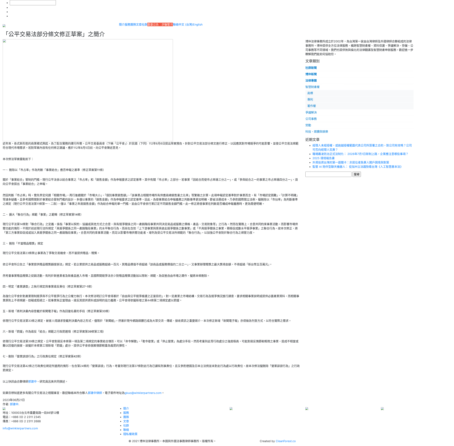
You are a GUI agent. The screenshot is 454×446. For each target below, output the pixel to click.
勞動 (308, 125)
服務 (127, 24)
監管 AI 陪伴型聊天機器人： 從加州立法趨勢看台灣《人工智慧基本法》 (357, 166)
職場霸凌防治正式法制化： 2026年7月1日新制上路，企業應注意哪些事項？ (360, 154)
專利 (310, 99)
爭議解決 (311, 112)
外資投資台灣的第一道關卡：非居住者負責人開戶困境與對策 (350, 162)
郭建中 (32, 381)
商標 (310, 93)
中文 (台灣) (186, 24)
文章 (139, 24)
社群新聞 (311, 67)
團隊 (133, 24)
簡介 (122, 24)
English (198, 24)
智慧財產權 (312, 87)
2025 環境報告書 (323, 158)
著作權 (311, 106)
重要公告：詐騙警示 (160, 24)
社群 (144, 24)
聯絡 (176, 24)
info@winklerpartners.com (20, 428)
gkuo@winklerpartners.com (143, 393)
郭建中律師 (95, 393)
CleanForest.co (286, 441)
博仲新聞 (311, 74)
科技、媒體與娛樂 (316, 131)
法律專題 (311, 80)
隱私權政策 (130, 434)
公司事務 (311, 119)
